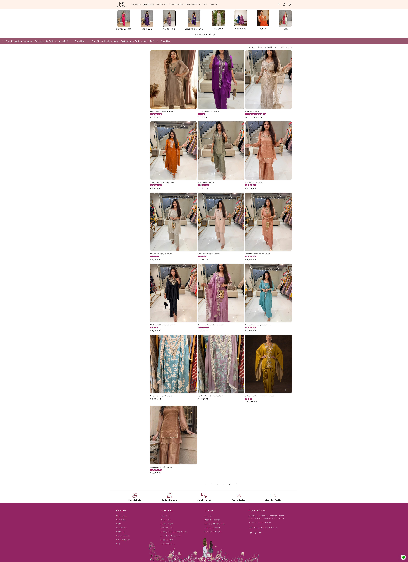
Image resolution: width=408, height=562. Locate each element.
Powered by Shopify (213, 558)
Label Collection (123, 540)
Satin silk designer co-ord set (208, 111)
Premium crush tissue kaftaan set (162, 111)
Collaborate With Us (212, 532)
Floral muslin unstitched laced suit (210, 396)
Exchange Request (212, 528)
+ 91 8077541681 (263, 523)
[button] (136, 4)
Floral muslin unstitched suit (160, 396)
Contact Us (165, 516)
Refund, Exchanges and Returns (173, 532)
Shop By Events (122, 536)
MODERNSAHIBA (199, 558)
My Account (165, 520)
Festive (119, 524)
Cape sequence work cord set (161, 467)
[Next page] (236, 484)
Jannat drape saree (252, 111)
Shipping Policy (166, 540)
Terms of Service (167, 544)
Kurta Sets (120, 532)
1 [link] (205, 484)
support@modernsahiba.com (266, 527)
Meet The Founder (212, 520)
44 (230, 484)
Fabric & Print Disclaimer (170, 536)
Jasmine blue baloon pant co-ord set (258, 325)
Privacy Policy (166, 528)
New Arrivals (121, 516)
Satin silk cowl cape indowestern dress (259, 396)
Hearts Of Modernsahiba (214, 524)
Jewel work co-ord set (206, 183)
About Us (208, 516)
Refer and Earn (166, 524)
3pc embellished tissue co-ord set (257, 254)
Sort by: (252, 47)
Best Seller (120, 520)
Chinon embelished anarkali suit (162, 183)
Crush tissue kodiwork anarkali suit (211, 325)
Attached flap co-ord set (254, 183)
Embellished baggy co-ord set (161, 254)
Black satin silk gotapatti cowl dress (163, 325)
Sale (118, 544)
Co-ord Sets (121, 528)
